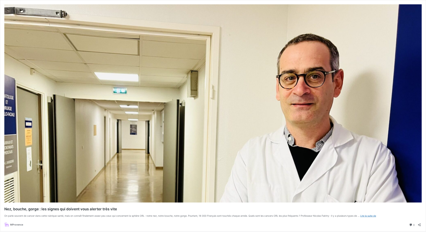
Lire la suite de (368, 215)
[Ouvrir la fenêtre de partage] (419, 223)
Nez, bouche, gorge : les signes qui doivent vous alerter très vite (60, 209)
